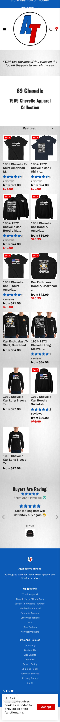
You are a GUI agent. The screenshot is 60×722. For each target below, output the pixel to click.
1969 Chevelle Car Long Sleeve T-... (14, 400)
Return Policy (30, 664)
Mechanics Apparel (30, 608)
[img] (30, 494)
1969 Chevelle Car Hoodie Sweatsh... (41, 400)
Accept (46, 707)
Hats (30, 622)
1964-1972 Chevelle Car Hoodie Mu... (12, 226)
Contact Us (30, 650)
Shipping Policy (30, 668)
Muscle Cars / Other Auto (30, 599)
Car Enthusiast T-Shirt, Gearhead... (15, 343)
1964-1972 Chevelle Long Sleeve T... (41, 345)
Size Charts (30, 654)
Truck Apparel (30, 594)
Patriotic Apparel (30, 613)
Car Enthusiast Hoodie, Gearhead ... (44, 285)
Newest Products (30, 631)
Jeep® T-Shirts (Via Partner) (30, 603)
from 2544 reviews (28, 498)
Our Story (30, 645)
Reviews (30, 659)
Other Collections (30, 617)
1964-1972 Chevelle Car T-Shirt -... (42, 167)
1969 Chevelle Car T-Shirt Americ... (13, 285)
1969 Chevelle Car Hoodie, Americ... (41, 226)
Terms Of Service (30, 673)
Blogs (30, 683)
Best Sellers (30, 627)
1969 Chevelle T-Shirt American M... (15, 167)
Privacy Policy (30, 678)
